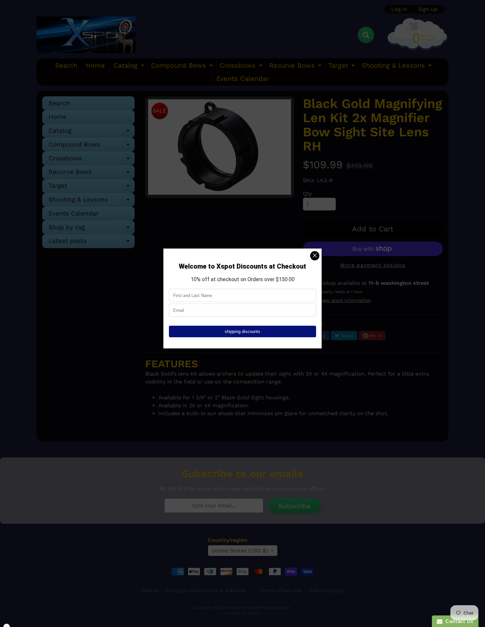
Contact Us (457, 621)
